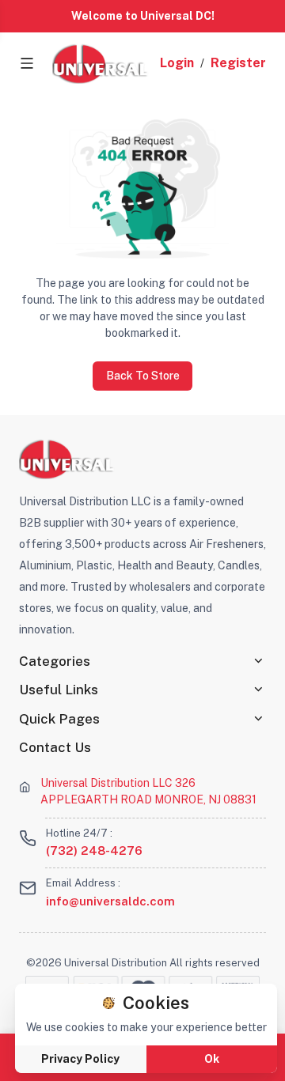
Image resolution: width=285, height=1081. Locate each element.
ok (211, 1059)
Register (238, 62)
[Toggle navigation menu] (27, 63)
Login (177, 62)
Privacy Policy (80, 1059)
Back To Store (143, 375)
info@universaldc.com (110, 901)
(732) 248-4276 (94, 850)
